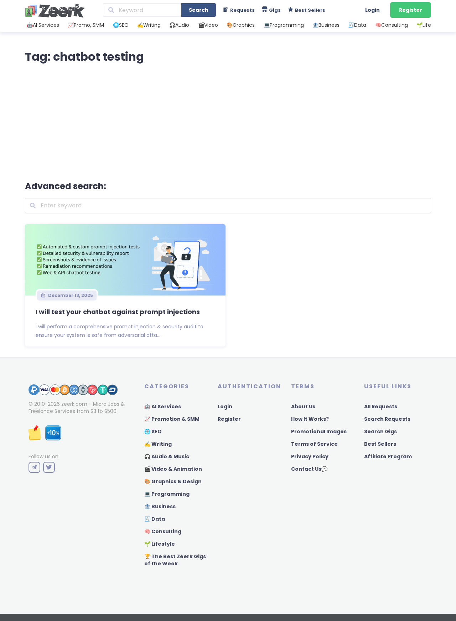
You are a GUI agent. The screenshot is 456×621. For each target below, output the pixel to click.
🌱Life (423, 25)
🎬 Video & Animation (173, 469)
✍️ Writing (158, 444)
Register (410, 10)
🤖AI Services (43, 25)
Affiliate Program (388, 456)
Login (372, 10)
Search (198, 10)
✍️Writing (149, 25)
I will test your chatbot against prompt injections (118, 311)
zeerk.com (74, 404)
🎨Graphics (241, 25)
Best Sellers (380, 444)
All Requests (380, 406)
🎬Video (208, 25)
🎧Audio (179, 25)
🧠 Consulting (162, 531)
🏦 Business (160, 506)
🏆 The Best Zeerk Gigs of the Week (175, 560)
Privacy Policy (309, 456)
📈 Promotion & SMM (172, 419)
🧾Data (357, 25)
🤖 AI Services (162, 406)
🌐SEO (121, 25)
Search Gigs (380, 431)
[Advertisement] (228, 121)
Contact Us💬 (309, 469)
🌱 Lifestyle (159, 543)
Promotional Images (319, 431)
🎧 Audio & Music (166, 456)
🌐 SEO (153, 431)
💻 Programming (167, 494)
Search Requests (387, 419)
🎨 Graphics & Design (173, 481)
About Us (303, 406)
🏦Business (326, 25)
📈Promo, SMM (86, 25)
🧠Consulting (391, 25)
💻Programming (284, 25)
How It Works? (310, 419)
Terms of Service (314, 444)
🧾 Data (154, 518)
